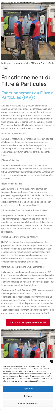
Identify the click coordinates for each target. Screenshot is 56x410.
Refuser (28, 396)
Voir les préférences (28, 403)
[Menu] (5, 68)
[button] (52, 361)
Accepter (28, 388)
